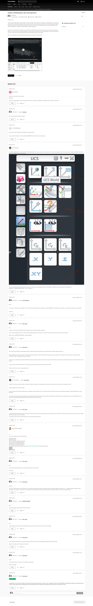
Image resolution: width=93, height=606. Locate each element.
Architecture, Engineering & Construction (18, 9)
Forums (15, 6)
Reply (11, 75)
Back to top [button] (12, 602)
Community (10, 6)
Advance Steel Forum (30, 9)
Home (9, 9)
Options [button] (83, 12)
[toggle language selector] (78, 1)
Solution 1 (64, 26)
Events (23, 6)
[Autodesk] (11, 1)
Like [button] (16, 75)
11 (12, 425)
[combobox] (27, 1)
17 (12, 552)
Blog (19, 6)
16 (12, 534)
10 (12, 406)
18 (12, 572)
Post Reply (80, 593)
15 (12, 516)
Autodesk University (36, 6)
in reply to (22, 112)
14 (12, 498)
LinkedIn (11, 447)
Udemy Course (12, 449)
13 (12, 478)
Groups (26, 6)
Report (20, 75)
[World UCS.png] (46, 219)
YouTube (10, 448)
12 (12, 458)
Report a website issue (79, 602)
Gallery (30, 6)
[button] (85, 16)
